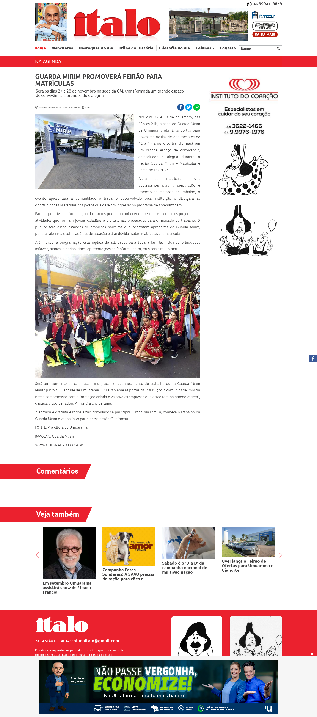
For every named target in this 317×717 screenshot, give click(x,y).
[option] (225, 24)
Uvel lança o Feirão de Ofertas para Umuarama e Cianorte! (192, 566)
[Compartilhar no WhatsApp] (196, 107)
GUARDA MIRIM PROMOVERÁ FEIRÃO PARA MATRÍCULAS (98, 80)
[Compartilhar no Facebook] (180, 107)
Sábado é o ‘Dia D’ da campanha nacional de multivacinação (129, 567)
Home (42, 48)
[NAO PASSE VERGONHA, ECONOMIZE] (158, 687)
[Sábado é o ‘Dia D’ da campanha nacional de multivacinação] (133, 543)
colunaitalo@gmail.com (95, 640)
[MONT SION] (225, 24)
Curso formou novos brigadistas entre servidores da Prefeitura (250, 561)
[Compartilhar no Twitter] (188, 107)
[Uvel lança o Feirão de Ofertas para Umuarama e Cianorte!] (193, 542)
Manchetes (62, 48)
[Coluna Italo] (51, 22)
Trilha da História (136, 48)
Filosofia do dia (174, 48)
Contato (228, 48)
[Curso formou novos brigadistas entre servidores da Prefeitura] (252, 540)
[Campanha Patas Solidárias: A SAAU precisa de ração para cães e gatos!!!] (73, 546)
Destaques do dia (96, 48)
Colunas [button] (204, 48)
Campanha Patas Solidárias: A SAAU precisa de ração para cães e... (73, 574)
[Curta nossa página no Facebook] (313, 358)
